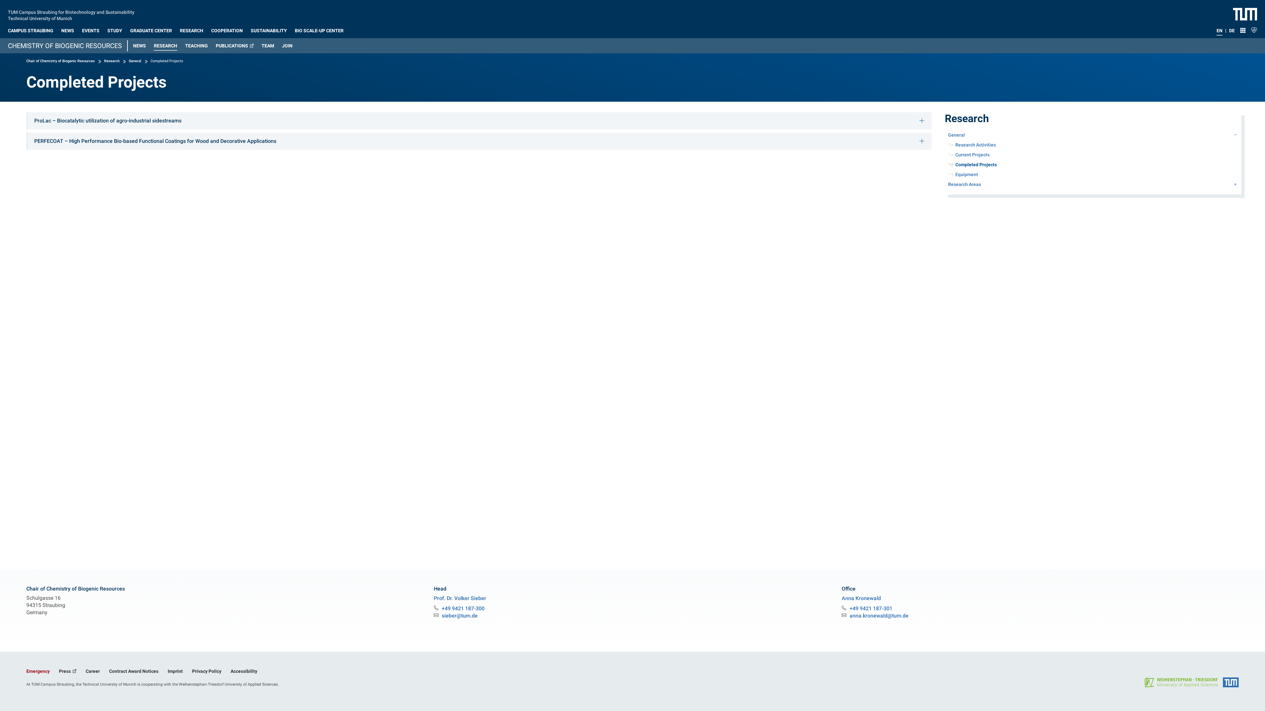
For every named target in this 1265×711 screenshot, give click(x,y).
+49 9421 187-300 (463, 608)
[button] (30, 29)
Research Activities (975, 144)
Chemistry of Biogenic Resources (65, 46)
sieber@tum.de (460, 616)
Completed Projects (985, 164)
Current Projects (972, 154)
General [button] (956, 135)
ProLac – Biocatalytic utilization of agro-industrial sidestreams (108, 121)
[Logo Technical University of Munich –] (1245, 13)
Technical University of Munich (40, 18)
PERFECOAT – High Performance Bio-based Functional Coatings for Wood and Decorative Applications (155, 141)
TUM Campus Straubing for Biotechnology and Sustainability (71, 11)
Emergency (38, 671)
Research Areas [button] (964, 184)
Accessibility (244, 671)
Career (93, 671)
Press (65, 671)
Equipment (966, 174)
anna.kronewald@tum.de (879, 616)
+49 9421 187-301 (871, 608)
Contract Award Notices (133, 671)
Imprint (175, 671)
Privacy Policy (206, 671)
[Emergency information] (1254, 29)
